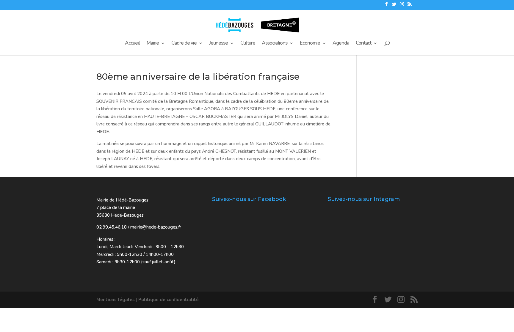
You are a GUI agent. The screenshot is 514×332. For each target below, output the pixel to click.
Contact (363, 43)
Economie (310, 43)
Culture (247, 43)
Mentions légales (115, 300)
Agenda (341, 43)
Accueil (132, 43)
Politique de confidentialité (168, 300)
